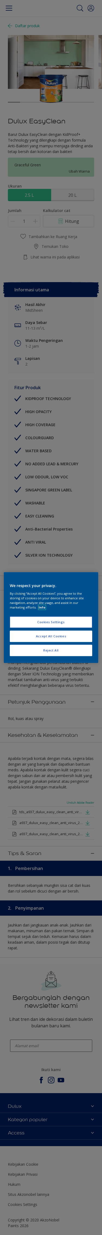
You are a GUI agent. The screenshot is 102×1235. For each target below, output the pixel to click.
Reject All (51, 650)
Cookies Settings (51, 622)
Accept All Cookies (51, 636)
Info (42, 607)
